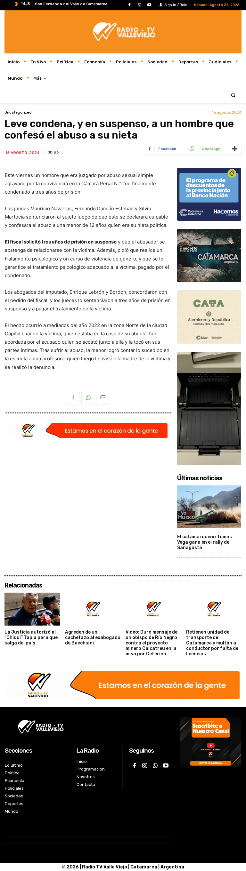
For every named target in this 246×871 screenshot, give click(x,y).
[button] (233, 95)
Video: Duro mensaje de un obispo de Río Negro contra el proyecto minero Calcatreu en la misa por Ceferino (151, 642)
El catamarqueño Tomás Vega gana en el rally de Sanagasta (204, 542)
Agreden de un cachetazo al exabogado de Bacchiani (92, 637)
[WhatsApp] (87, 398)
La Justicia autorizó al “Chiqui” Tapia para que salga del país (31, 637)
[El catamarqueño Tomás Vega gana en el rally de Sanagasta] (209, 506)
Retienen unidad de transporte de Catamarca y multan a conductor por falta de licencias (212, 642)
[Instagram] (139, 5)
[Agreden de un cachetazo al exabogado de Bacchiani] (92, 609)
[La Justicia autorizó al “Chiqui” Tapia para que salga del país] (32, 609)
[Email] (102, 398)
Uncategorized (18, 112)
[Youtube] (149, 5)
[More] (235, 149)
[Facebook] (129, 5)
